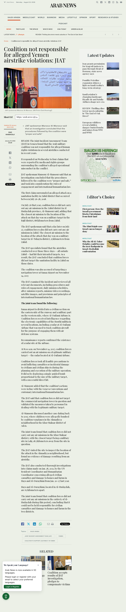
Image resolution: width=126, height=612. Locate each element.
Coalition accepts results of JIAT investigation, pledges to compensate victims (59, 578)
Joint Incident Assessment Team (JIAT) (38, 536)
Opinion (83, 17)
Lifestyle (72, 17)
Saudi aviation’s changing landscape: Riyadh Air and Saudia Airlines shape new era (93, 98)
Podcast (63, 23)
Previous (7, 88)
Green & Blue (77, 29)
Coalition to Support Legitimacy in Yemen (40, 540)
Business (51, 17)
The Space (34, 29)
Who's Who (48, 29)
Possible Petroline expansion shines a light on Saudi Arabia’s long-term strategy (93, 84)
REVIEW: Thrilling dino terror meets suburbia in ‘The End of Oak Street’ (93, 112)
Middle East (29, 17)
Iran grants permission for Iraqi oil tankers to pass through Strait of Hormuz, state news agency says (93, 68)
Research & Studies (108, 17)
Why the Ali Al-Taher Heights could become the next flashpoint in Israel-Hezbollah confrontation (93, 246)
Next (68, 88)
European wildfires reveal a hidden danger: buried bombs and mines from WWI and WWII (65, 34)
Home (6, 41)
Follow (11, 184)
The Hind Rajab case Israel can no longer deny (92, 229)
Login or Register (12, 587)
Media (62, 17)
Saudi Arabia (14, 17)
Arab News (10, 2)
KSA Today (61, 29)
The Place (20, 29)
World (41, 17)
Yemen (60, 536)
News (8, 29)
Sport (92, 17)
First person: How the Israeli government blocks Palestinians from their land (92, 213)
